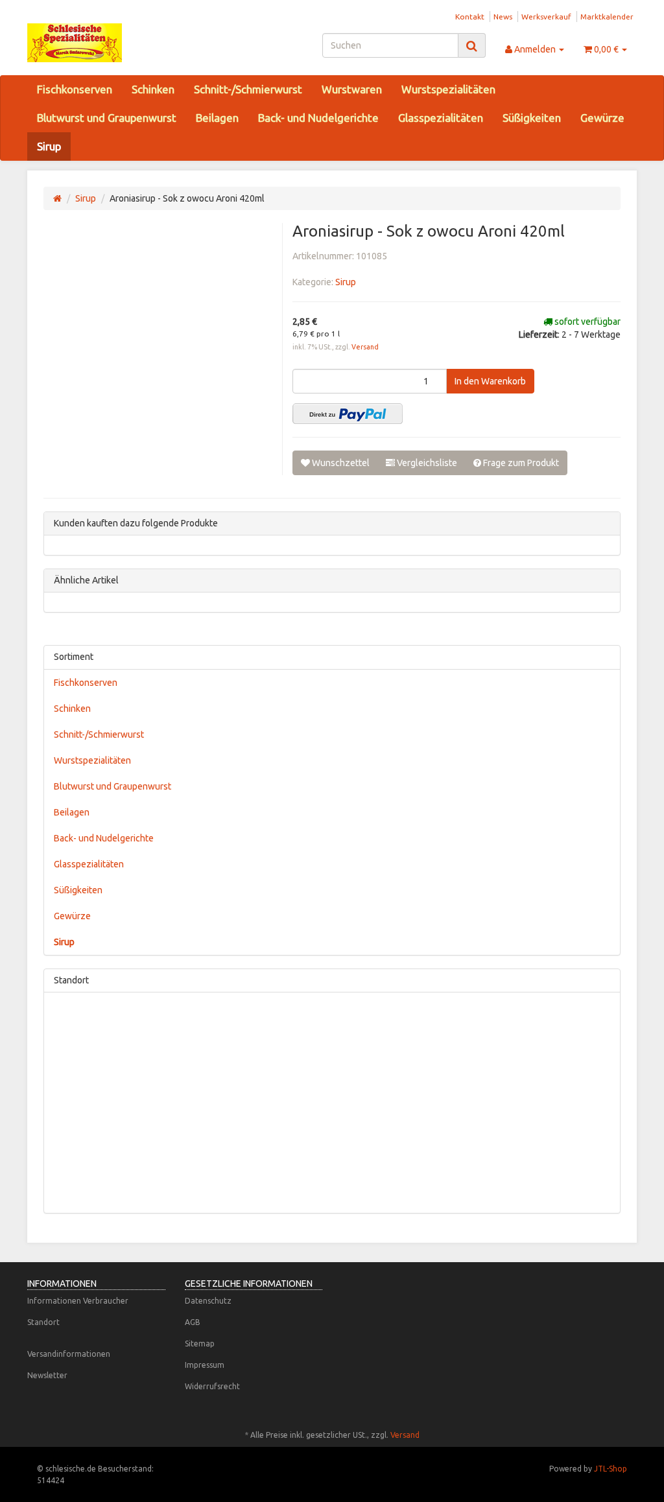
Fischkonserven (74, 89)
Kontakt (469, 16)
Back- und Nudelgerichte (318, 117)
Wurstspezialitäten (448, 89)
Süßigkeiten (532, 117)
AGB (192, 1322)
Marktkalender (607, 16)
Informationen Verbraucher (77, 1301)
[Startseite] (57, 198)
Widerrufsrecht (212, 1386)
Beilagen (217, 117)
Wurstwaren (352, 89)
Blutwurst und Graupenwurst (106, 117)
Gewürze (602, 117)
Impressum (204, 1365)
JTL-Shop (610, 1468)
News (502, 16)
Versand (365, 347)
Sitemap (200, 1343)
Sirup (49, 146)
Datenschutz (208, 1301)
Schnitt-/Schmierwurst (248, 89)
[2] (347, 413)
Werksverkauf (546, 16)
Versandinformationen (68, 1354)
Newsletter (47, 1375)
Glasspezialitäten (440, 117)
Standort (43, 1322)
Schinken (153, 89)
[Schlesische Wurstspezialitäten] (122, 42)
